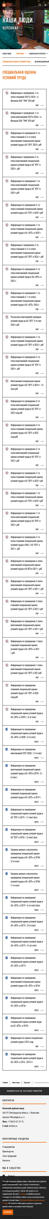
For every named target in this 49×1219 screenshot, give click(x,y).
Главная (5, 1083)
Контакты (6, 1160)
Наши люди (7, 54)
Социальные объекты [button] (37, 54)
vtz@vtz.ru (13, 1126)
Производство (8, 1151)
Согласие (22, 1194)
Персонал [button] (20, 54)
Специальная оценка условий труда (17, 62)
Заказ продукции (9, 1156)
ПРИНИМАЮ (8, 1212)
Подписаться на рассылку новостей (24, 1091)
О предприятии (9, 1147)
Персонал (27, 1083)
